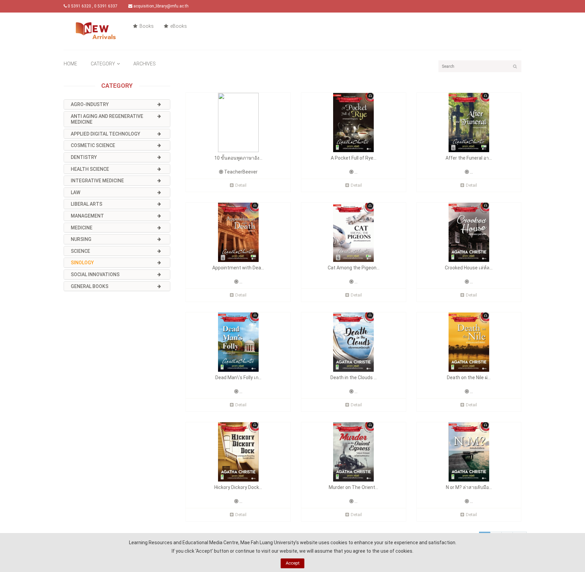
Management (87, 216)
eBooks (178, 26)
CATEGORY (103, 63)
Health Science (90, 169)
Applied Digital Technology (105, 134)
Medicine (81, 227)
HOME (70, 63)
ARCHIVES (144, 63)
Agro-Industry (90, 104)
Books (146, 26)
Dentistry (84, 157)
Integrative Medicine (97, 180)
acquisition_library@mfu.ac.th (160, 6)
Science (80, 251)
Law (75, 192)
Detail (240, 185)
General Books (89, 286)
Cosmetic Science (93, 145)
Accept (293, 563)
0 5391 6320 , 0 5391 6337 (92, 6)
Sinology (82, 262)
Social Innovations (95, 274)
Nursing (81, 239)
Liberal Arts (86, 204)
